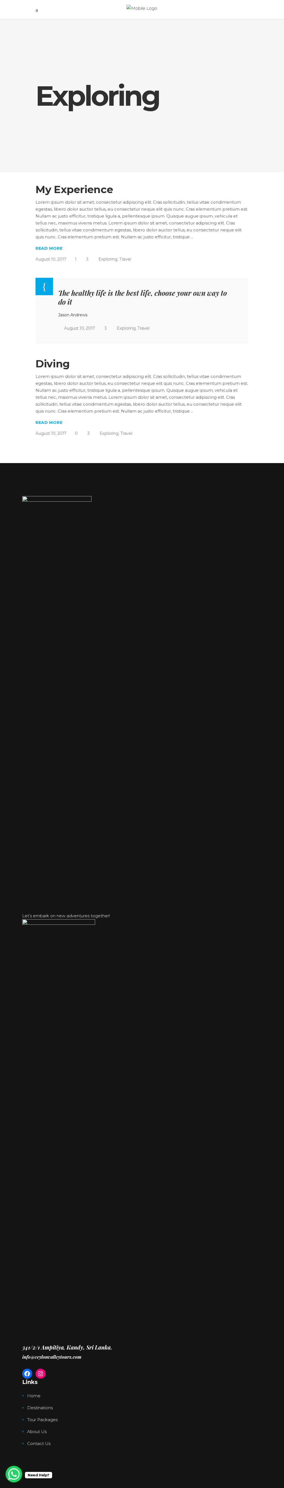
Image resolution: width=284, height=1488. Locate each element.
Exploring (107, 259)
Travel (125, 259)
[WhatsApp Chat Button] (14, 1474)
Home (33, 1395)
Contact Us (38, 1443)
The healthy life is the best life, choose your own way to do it (142, 297)
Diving (53, 363)
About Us (37, 1431)
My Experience (74, 189)
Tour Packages (42, 1419)
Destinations (40, 1407)
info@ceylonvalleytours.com (52, 1357)
